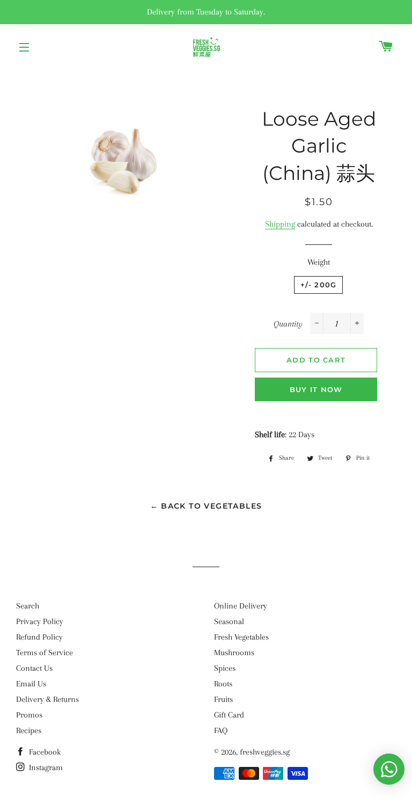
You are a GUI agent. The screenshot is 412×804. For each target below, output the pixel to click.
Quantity (288, 324)
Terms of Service (44, 652)
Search (27, 606)
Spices (225, 668)
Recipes (28, 730)
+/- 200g (318, 284)
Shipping (280, 224)
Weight (318, 262)
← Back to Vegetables (206, 506)
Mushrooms (234, 652)
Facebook (44, 752)
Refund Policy (39, 637)
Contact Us (34, 668)
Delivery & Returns (47, 699)
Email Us (31, 684)
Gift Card (229, 715)
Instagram (45, 767)
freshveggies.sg (265, 752)
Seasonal (229, 621)
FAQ (220, 730)
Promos (29, 715)
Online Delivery (240, 606)
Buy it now (316, 389)
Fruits (223, 699)
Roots (223, 684)
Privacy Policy (39, 621)
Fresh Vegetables (241, 637)
